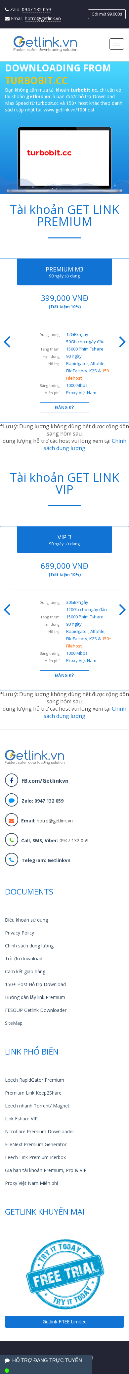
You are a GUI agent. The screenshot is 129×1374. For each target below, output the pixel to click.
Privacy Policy (19, 933)
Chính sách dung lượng (85, 444)
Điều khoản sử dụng (26, 920)
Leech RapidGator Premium (34, 1080)
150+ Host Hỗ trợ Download (35, 984)
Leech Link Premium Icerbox (35, 1157)
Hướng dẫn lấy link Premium (35, 997)
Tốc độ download (23, 958)
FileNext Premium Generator (35, 1144)
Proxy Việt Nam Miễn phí (31, 1183)
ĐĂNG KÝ (64, 407)
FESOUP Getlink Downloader (35, 1010)
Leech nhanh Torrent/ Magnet (37, 1106)
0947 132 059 (36, 9)
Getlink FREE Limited (65, 1321)
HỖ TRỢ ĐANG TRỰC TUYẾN (47, 1360)
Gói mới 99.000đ (107, 14)
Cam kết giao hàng (25, 971)
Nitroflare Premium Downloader (39, 1131)
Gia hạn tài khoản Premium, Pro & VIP (46, 1170)
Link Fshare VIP (21, 1118)
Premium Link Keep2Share (33, 1093)
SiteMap (13, 1023)
